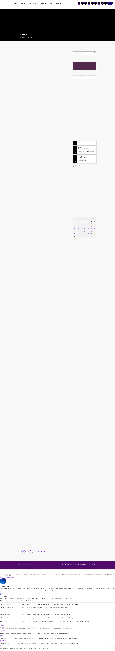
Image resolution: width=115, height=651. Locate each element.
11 (78, 228)
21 (88, 231)
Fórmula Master (79, 94)
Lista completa (77, 165)
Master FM (77, 91)
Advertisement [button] (3, 640)
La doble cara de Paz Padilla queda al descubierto (42, 424)
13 (84, 228)
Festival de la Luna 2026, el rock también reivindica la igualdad (85, 209)
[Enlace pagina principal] (5, 3)
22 (91, 231)
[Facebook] (95, 3)
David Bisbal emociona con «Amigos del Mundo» (86, 188)
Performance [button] (2, 630)
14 (88, 228)
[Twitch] (85, 3)
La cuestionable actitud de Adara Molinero (39, 373)
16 (94, 228)
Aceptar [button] (12, 577)
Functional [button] (2, 625)
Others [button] (1, 645)
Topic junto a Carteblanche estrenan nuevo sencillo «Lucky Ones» (86, 195)
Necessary (4, 595)
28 (88, 233)
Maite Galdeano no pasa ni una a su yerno (39, 478)
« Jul (74, 238)
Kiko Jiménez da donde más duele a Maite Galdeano (43, 266)
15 (91, 228)
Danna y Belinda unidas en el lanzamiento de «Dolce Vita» (85, 175)
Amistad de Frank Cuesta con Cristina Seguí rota (41, 85)
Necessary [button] (2, 593)
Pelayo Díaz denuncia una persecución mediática (42, 206)
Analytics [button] (2, 635)
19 (81, 231)
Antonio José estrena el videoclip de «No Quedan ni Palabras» (86, 182)
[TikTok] (89, 3)
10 (74, 228)
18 (78, 231)
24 (74, 233)
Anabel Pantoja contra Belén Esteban (37, 532)
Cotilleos (24, 141)
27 (84, 233)
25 (78, 233)
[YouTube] (79, 3)
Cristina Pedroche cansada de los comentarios (41, 320)
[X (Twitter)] (82, 3)
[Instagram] (92, 3)
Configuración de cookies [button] (5, 577)
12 (81, 228)
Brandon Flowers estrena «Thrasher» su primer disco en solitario (87, 202)
